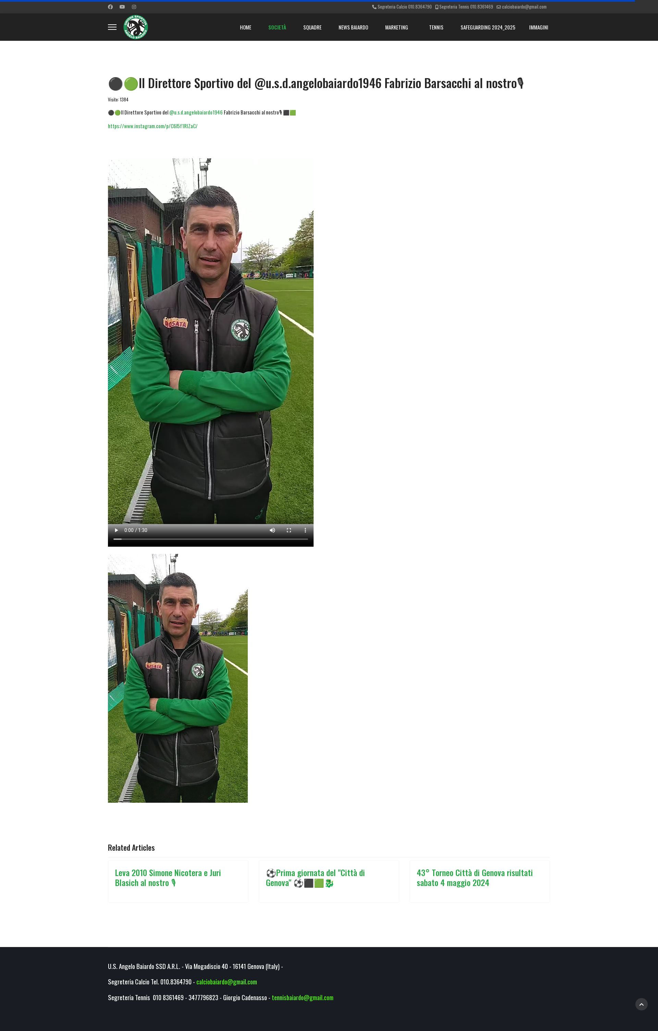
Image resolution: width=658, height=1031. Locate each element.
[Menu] (112, 27)
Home (245, 27)
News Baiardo (353, 27)
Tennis (436, 27)
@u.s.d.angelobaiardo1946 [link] (196, 112)
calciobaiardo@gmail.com (524, 6)
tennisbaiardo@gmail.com (302, 997)
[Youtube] (122, 6)
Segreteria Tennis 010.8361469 (466, 6)
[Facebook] (110, 6)
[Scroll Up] (641, 1004)
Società (277, 27)
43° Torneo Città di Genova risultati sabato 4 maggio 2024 (475, 877)
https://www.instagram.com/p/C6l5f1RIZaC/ (153, 126)
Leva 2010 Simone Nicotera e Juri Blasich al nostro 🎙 (168, 877)
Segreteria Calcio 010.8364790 (405, 6)
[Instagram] (134, 6)
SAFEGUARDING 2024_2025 (488, 27)
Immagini (538, 27)
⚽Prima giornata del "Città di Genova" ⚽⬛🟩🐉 (315, 877)
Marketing (396, 27)
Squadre (312, 27)
